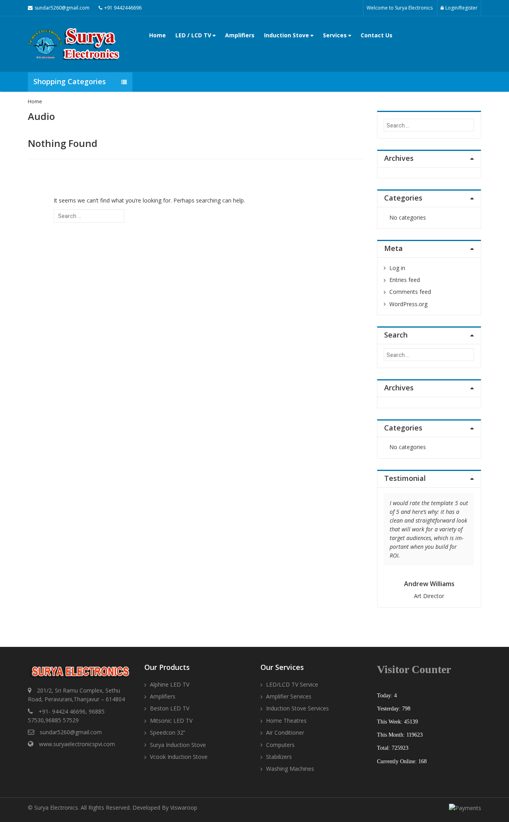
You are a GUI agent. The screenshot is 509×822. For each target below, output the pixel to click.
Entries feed (404, 280)
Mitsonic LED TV (171, 720)
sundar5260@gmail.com (71, 732)
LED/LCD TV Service (292, 684)
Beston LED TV (169, 708)
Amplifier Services (288, 696)
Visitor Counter (414, 669)
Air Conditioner (285, 732)
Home (157, 35)
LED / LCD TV (194, 35)
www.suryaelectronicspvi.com (77, 744)
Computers (280, 745)
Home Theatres (286, 720)
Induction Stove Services (297, 708)
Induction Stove (287, 35)
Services (335, 35)
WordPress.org (408, 304)
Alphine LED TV (169, 684)
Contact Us (376, 35)
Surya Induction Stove (178, 745)
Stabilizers (279, 756)
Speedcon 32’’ (167, 732)
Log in (397, 268)
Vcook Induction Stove (179, 756)
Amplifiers (239, 35)
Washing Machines (290, 768)
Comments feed (410, 291)
